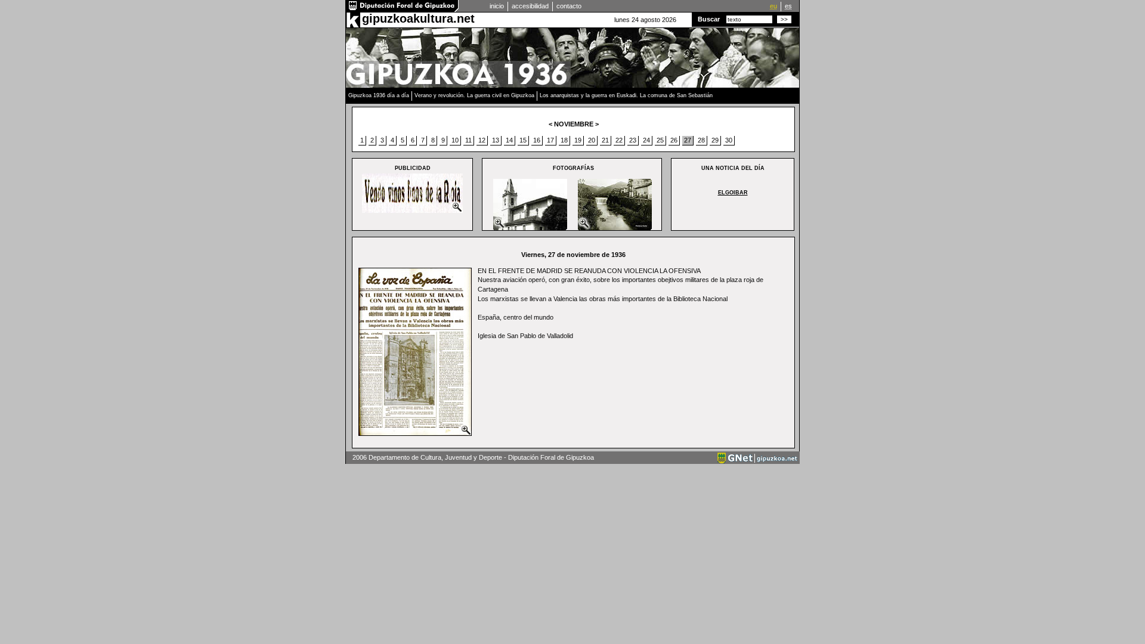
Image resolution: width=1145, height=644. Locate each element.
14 (509, 140)
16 (536, 140)
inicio (497, 6)
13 (495, 140)
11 (468, 140)
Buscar (709, 19)
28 (701, 140)
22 (619, 140)
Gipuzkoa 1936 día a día (378, 95)
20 (591, 140)
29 (715, 140)
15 (523, 140)
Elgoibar (733, 193)
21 (605, 140)
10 (455, 140)
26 (673, 140)
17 (550, 140)
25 (660, 140)
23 (632, 140)
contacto (568, 6)
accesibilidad (530, 6)
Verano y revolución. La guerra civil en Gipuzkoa (474, 95)
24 (646, 140)
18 (564, 140)
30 (728, 140)
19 (577, 140)
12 (481, 140)
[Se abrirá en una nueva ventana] (402, 9)
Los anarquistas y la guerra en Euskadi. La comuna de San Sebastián (626, 95)
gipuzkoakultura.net (418, 18)
